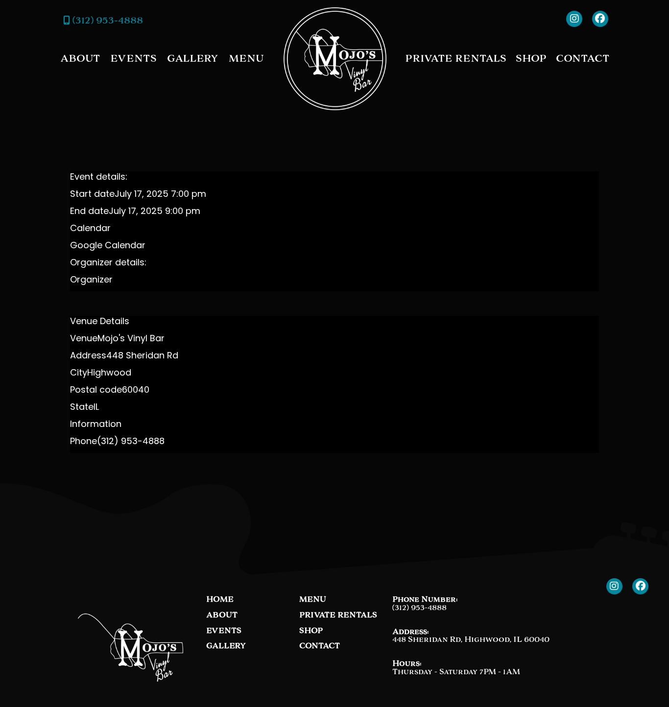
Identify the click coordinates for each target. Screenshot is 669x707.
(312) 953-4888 (106, 20)
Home (220, 599)
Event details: (98, 177)
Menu (246, 58)
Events (133, 58)
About (80, 58)
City (78, 373)
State (82, 407)
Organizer (91, 280)
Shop (531, 58)
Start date (92, 194)
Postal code (96, 390)
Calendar (90, 229)
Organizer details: (108, 263)
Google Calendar (107, 246)
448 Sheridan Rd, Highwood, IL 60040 (471, 639)
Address (88, 356)
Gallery (192, 58)
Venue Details (99, 322)
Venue (83, 339)
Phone (83, 442)
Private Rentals (455, 58)
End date (89, 212)
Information (95, 425)
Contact (582, 58)
